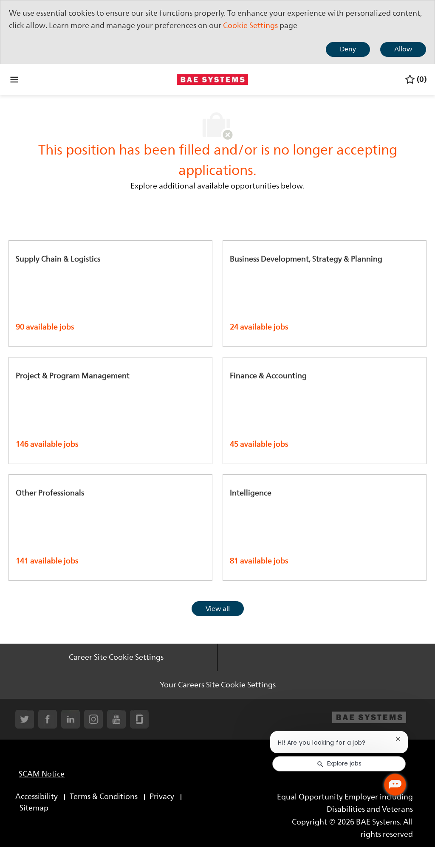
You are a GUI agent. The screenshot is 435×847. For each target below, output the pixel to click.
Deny (348, 49)
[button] (218, 608)
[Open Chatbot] (395, 785)
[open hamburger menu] (14, 79)
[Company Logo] (212, 79)
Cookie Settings (250, 25)
